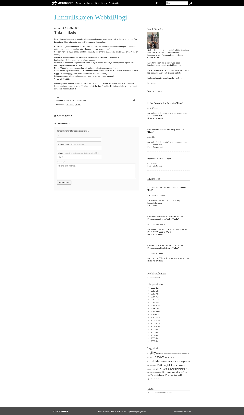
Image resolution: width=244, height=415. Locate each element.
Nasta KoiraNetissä (155, 234)
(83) (155, 303)
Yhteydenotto (141, 411)
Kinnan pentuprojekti (180, 358)
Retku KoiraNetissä (155, 261)
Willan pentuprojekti (173, 375)
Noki (178, 362)
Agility (151, 352)
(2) (154, 329)
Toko (78, 104)
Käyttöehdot (132, 411)
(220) (155, 318)
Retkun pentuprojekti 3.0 (154, 372)
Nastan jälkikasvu (169, 361)
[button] (94, 3)
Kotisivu (78, 153)
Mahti (156, 361)
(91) (155, 309)
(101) (155, 326)
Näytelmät (185, 361)
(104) (155, 306)
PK (148, 365)
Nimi (59, 135)
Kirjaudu (159, 3)
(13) (155, 288)
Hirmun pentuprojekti (169, 353)
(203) (155, 320)
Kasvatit (158, 357)
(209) (155, 315)
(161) (155, 312)
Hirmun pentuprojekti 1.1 (181, 353)
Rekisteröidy (114, 3)
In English (149, 358)
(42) (155, 297)
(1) (154, 341)
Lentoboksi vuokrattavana (161, 393)
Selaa (101, 3)
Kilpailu (70, 104)
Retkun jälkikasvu (167, 365)
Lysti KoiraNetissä (154, 166)
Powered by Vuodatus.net (182, 411)
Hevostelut (159, 353)
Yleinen (153, 379)
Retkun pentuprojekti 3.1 (173, 372)
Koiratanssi (150, 362)
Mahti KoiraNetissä (155, 147)
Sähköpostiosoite (70, 144)
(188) (155, 323)
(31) (155, 291)
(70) (155, 300)
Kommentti (61, 162)
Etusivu (79, 3)
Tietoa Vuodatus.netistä (106, 411)
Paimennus (153, 365)
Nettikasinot (88, 3)
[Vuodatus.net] (61, 411)
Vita (148, 375)
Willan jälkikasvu (157, 375)
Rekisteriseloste (120, 411)
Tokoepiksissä (66, 33)
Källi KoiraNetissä (154, 205)
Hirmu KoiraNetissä (155, 118)
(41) (155, 294)
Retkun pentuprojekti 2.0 (175, 369)
